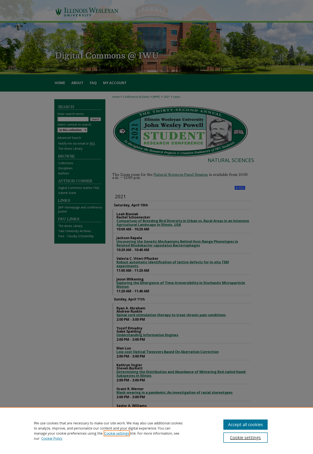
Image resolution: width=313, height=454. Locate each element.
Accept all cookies (245, 424)
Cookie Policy (51, 438)
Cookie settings (116, 433)
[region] (156, 430)
